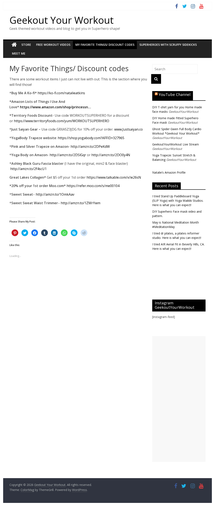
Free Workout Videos (53, 45)
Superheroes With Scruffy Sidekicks (168, 45)
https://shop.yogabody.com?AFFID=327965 (91, 138)
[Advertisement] (179, 399)
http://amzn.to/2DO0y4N (110, 155)
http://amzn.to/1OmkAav (55, 194)
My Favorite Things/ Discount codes (104, 45)
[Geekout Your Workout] (14, 44)
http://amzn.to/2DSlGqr (68, 155)
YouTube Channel (174, 94)
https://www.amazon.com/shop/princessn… (55, 107)
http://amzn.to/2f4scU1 (28, 168)
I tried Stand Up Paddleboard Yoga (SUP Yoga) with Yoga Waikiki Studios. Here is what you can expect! (177, 200)
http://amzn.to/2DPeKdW (90, 146)
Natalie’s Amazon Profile (169, 172)
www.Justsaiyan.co (128, 129)
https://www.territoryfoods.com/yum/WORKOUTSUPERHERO (61, 121)
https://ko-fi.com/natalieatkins (61, 93)
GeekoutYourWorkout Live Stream (175, 144)
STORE (26, 45)
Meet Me (18, 53)
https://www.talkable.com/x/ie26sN (114, 177)
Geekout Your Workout (61, 19)
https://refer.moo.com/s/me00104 (93, 185)
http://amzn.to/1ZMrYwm (80, 203)
